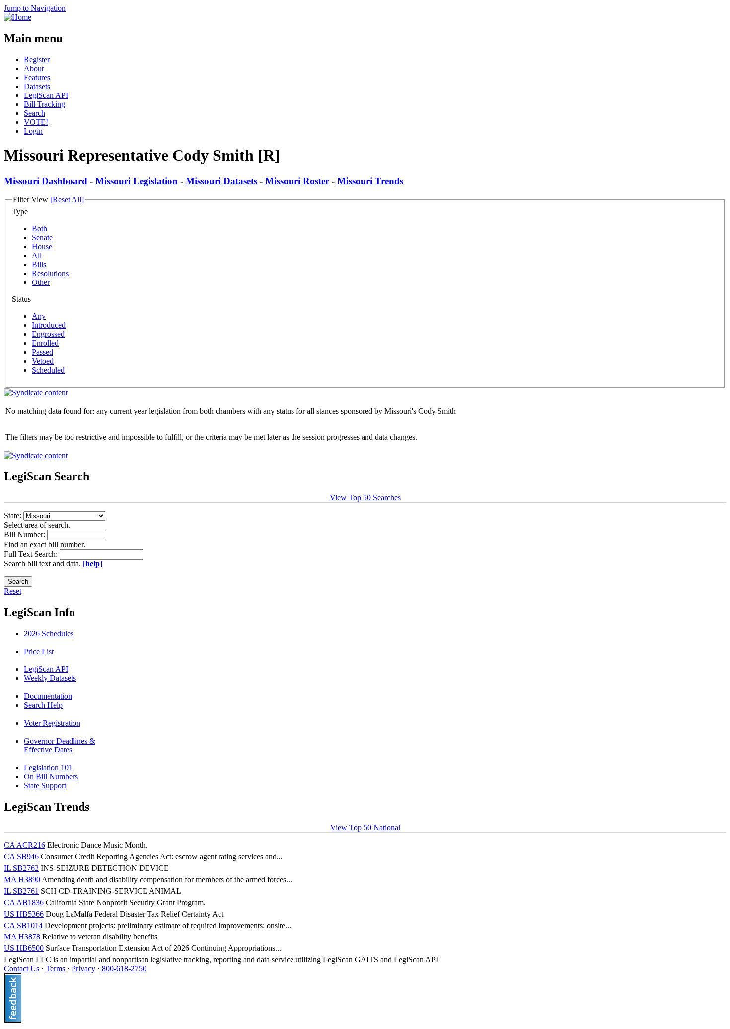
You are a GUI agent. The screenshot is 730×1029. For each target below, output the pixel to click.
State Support (45, 785)
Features (37, 77)
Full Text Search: (32, 554)
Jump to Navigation (35, 8)
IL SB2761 (21, 891)
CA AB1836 (24, 902)
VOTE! (36, 122)
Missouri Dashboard (45, 181)
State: (13, 515)
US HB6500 (24, 948)
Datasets (37, 86)
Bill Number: (25, 534)
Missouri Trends (370, 181)
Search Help (43, 705)
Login (33, 131)
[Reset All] (67, 199)
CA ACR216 (24, 845)
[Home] (17, 17)
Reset (12, 591)
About (34, 68)
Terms (55, 968)
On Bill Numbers (51, 776)
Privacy (83, 968)
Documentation (48, 696)
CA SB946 (21, 856)
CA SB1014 (23, 925)
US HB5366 (24, 914)
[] (92, 564)
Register (37, 59)
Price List (39, 651)
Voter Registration (52, 723)
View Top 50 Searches (365, 497)
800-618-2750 (124, 968)
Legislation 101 (48, 767)
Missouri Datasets (221, 181)
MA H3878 (22, 937)
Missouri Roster (297, 181)
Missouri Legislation (136, 181)
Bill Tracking (44, 104)
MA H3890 (22, 879)
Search (34, 113)
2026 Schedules (48, 633)
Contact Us (21, 968)
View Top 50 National (365, 827)
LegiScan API (46, 95)
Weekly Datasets (50, 678)
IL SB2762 (21, 868)
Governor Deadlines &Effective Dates (59, 745)
